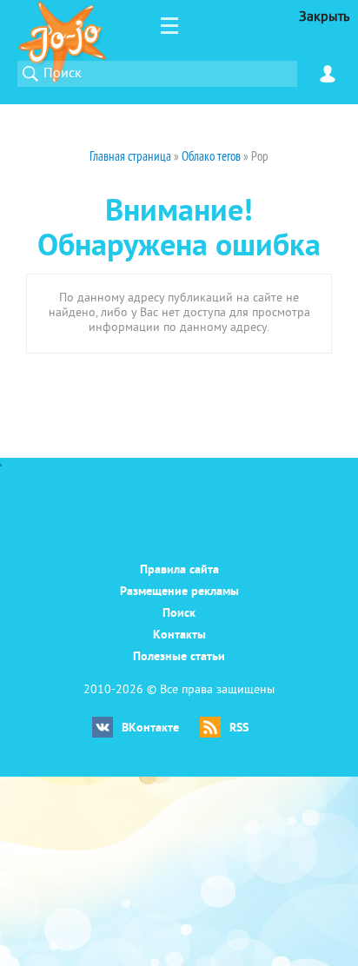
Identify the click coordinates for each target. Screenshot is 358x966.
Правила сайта (179, 570)
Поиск (179, 613)
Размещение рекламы (179, 592)
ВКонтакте (150, 728)
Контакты (179, 635)
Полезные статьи (179, 657)
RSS (239, 728)
